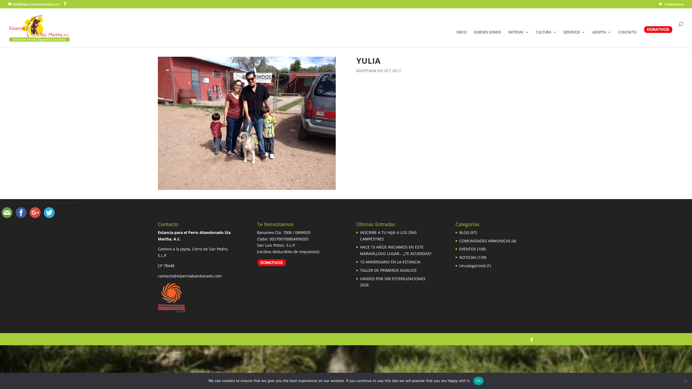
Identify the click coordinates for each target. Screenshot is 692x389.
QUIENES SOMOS (487, 32)
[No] (685, 381)
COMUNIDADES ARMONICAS (485, 240)
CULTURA (543, 32)
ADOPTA (599, 32)
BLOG (464, 232)
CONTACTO (627, 32)
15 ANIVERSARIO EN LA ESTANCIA (390, 261)
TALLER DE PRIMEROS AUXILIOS (388, 270)
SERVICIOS (571, 32)
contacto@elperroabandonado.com (190, 276)
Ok (478, 380)
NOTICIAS (515, 32)
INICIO (462, 32)
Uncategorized (472, 265)
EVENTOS (467, 248)
